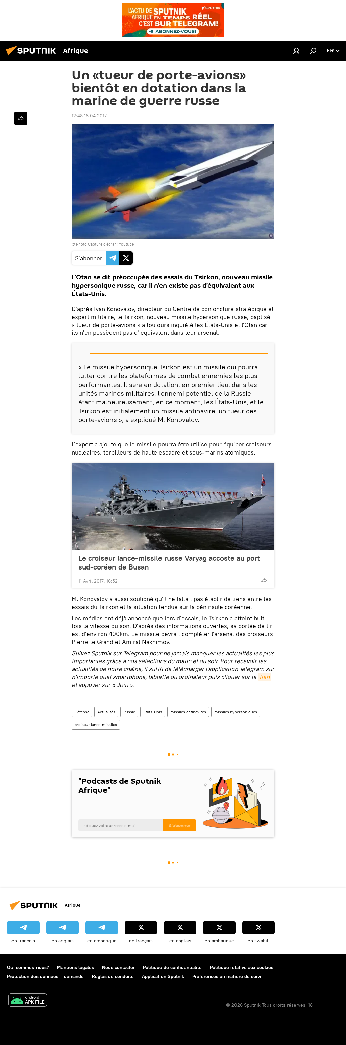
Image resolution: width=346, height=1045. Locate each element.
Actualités (106, 711)
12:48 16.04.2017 (89, 116)
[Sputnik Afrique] (33, 56)
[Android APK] (28, 1000)
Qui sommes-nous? (28, 967)
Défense (82, 711)
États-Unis (152, 711)
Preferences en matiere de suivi (226, 976)
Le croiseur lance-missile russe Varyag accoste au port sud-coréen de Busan (169, 562)
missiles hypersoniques (235, 711)
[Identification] (296, 50)
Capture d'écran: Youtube (111, 244)
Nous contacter (118, 967)
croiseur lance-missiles (96, 724)
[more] (264, 580)
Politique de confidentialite (172, 967)
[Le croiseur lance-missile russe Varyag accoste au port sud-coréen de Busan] (173, 506)
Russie (129, 711)
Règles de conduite (113, 976)
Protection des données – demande (45, 976)
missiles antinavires (188, 711)
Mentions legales (75, 967)
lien (265, 677)
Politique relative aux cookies (241, 967)
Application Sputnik (163, 976)
